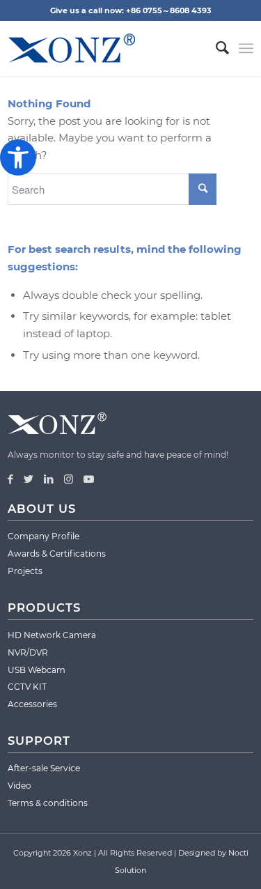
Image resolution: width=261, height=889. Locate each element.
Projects (25, 571)
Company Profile (43, 536)
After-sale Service (44, 768)
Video (19, 785)
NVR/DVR (28, 652)
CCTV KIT (27, 686)
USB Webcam (36, 670)
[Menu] (246, 48)
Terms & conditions (48, 803)
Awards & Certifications (57, 553)
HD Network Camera (52, 635)
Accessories (32, 704)
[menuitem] (215, 48)
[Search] (215, 48)
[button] (18, 157)
